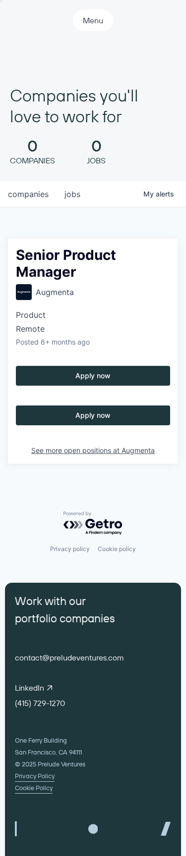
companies (28, 194)
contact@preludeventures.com (69, 657)
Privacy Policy (35, 776)
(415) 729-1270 (40, 703)
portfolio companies (65, 618)
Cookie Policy (34, 788)
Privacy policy (70, 549)
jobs (72, 194)
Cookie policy (117, 549)
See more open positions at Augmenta (93, 450)
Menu (93, 20)
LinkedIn (29, 688)
